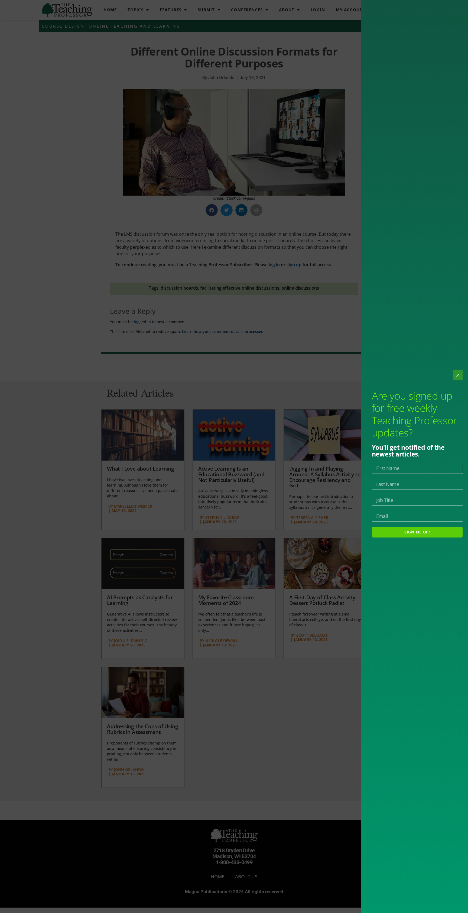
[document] (234, 456)
